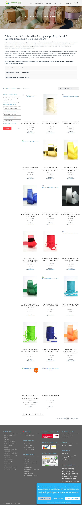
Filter (7, 128)
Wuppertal (64, 470)
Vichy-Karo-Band (28, 473)
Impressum (68, 502)
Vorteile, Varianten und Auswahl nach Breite (18, 68)
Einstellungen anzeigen (72, 498)
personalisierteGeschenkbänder (39, 2)
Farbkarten (48, 3)
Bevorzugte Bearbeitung (10, 449)
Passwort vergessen (29, 449)
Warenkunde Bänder (9, 441)
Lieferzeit (6, 447)
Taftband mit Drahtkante (30, 462)
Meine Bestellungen (29, 447)
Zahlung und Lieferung (10, 455)
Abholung (7, 457)
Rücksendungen (8, 461)
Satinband (26, 458)
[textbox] (12, 114)
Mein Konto (68, 3)
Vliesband (26, 471)
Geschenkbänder (11, 89)
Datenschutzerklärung (60, 502)
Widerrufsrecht (8, 459)
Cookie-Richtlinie (50, 502)
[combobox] (12, 108)
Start (4, 89)
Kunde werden (28, 445)
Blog (55, 3)
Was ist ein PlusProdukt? (10, 453)
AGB (5, 465)
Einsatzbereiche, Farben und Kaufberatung (17, 72)
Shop (31, 3)
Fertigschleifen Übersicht (30, 475)
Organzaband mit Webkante (31, 469)
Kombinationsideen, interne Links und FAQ (17, 77)
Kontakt (61, 3)
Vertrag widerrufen (29, 435)
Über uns (6, 439)
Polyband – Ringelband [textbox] (11, 108)
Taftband (26, 460)
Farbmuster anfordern (10, 443)
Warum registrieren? (9, 445)
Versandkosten (31, 132)
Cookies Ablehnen (58, 498)
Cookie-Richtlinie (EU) (10, 469)
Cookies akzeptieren (44, 498)
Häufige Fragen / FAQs (10, 435)
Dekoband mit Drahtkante (31, 464)
